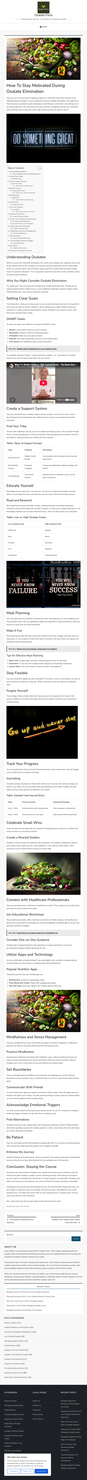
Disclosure (37, 1410)
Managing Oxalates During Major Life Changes (24, 1310)
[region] (27, 1465)
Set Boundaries (15, 236)
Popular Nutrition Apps (20, 228)
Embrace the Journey (20, 248)
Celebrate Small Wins (17, 214)
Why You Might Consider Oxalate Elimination (27, 174)
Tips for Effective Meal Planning (25, 200)
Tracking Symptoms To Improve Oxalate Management (69, 1458)
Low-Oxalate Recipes (12, 1336)
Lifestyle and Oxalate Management (18, 1332)
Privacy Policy (38, 1414)
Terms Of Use (38, 1419)
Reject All (27, 1471)
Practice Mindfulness (20, 233)
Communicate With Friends (21, 238)
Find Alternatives (18, 243)
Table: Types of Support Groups (24, 186)
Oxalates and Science (12, 1364)
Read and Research (19, 191)
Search (9, 1235)
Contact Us (37, 1405)
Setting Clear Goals (16, 176)
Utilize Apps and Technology (20, 226)
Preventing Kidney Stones (14, 1368)
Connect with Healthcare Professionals (22, 219)
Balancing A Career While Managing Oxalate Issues (26, 1305)
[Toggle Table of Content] (38, 168)
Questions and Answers (13, 1373)
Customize (13, 1471)
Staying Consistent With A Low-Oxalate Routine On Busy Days (30, 1296)
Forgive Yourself (18, 205)
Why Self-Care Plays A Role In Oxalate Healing (24, 1301)
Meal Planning (14, 195)
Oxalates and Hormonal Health (16, 1354)
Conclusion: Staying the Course (21, 250)
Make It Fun (16, 198)
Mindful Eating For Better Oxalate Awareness (70, 1466)
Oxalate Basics (10, 1345)
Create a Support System (18, 181)
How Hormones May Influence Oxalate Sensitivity (68, 1447)
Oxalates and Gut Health (14, 1350)
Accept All (41, 1471)
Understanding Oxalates (17, 171)
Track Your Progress (16, 207)
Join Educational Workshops (21, 221)
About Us (36, 1401)
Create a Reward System (21, 216)
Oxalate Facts (43, 15)
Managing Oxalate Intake (17, 1206)
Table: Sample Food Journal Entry (25, 211)
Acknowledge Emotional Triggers (21, 241)
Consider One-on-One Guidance (23, 224)
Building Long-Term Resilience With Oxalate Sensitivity (27, 1292)
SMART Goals (17, 179)
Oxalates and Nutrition (13, 1359)
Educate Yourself (15, 188)
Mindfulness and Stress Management (23, 231)
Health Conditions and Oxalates (16, 1327)
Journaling (16, 209)
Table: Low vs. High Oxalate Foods (25, 193)
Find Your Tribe (17, 184)
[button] (43, 27)
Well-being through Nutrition (16, 1377)
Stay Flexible (13, 202)
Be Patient (14, 246)
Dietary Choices (10, 1323)
